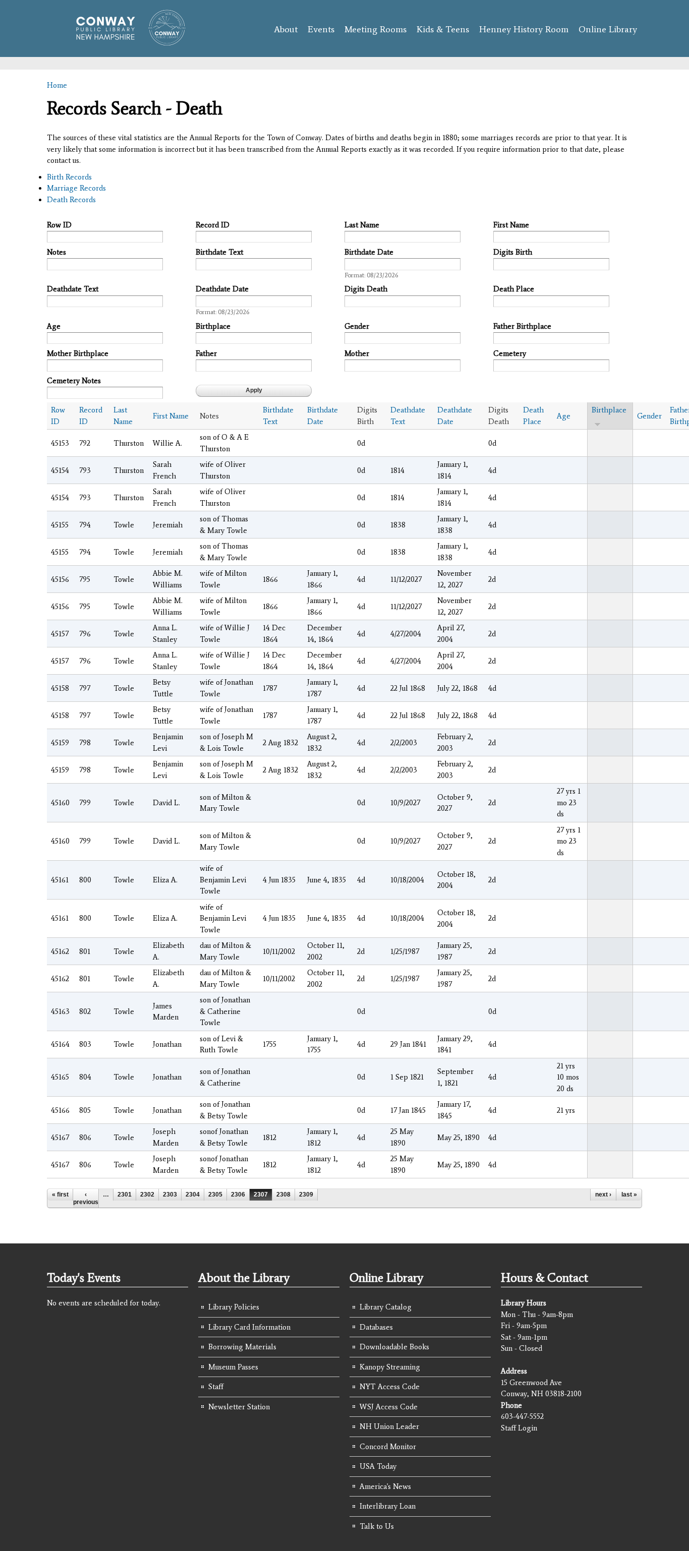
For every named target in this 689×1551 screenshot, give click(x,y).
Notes (56, 252)
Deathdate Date (222, 288)
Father (206, 353)
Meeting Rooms (375, 29)
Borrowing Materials (242, 1346)
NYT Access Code (390, 1386)
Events (321, 29)
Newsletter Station (239, 1406)
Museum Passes (233, 1366)
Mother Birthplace (77, 353)
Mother (356, 353)
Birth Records (69, 177)
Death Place (513, 288)
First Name (511, 224)
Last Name (361, 224)
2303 (170, 1194)
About (286, 29)
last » (629, 1194)
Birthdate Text (219, 252)
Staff (215, 1386)
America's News (385, 1486)
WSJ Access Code (389, 1406)
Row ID (59, 224)
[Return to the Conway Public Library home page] (126, 41)
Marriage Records (76, 188)
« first (60, 1194)
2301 (125, 1194)
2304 (193, 1194)
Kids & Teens (443, 29)
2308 (283, 1194)
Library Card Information (249, 1327)
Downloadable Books (394, 1346)
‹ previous (85, 1198)
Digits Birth (512, 252)
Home (57, 85)
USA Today (378, 1466)
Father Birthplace (522, 326)
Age (54, 326)
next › (603, 1194)
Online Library (608, 29)
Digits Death (365, 288)
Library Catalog (386, 1306)
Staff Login (519, 1428)
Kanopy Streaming (390, 1366)
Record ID (212, 224)
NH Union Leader (389, 1426)
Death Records (71, 199)
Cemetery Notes (74, 380)
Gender (356, 326)
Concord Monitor (388, 1446)
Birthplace (213, 326)
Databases (376, 1327)
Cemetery (509, 353)
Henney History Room (523, 29)
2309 (306, 1194)
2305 (215, 1194)
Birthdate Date (368, 252)
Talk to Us (377, 1526)
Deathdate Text (72, 288)
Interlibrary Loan (388, 1506)
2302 (147, 1194)
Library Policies (233, 1306)
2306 (238, 1194)
